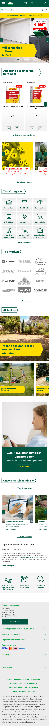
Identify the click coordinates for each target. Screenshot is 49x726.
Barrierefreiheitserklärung (24, 691)
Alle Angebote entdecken (24, 135)
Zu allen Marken (24, 301)
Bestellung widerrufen (18, 687)
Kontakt (13, 683)
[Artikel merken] (17, 128)
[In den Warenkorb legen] (9, 128)
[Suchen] (25, 3)
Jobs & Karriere (30, 683)
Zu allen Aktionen (24, 182)
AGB (27, 679)
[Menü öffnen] (3, 3)
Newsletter (34, 687)
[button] (10, 3)
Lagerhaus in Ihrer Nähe (30, 557)
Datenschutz (36, 679)
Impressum (18, 679)
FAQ (20, 683)
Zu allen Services (24, 536)
